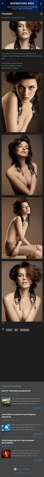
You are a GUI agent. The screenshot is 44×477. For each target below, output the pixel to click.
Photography (24, 330)
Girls (16, 330)
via (3, 323)
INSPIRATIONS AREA (22, 3)
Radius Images (26, 473)
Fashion (9, 330)
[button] (41, 14)
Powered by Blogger (23, 469)
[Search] (41, 4)
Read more (37, 408)
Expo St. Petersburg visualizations (16, 391)
